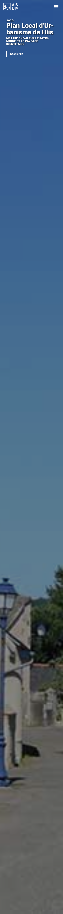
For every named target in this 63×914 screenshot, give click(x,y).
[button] (56, 6)
